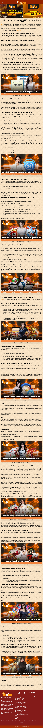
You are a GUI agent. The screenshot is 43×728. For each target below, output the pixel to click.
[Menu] (2, 2)
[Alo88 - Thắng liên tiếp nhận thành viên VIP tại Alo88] (21, 2)
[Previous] (2, 11)
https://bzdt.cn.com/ (22, 711)
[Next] (41, 11)
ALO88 (2, 299)
